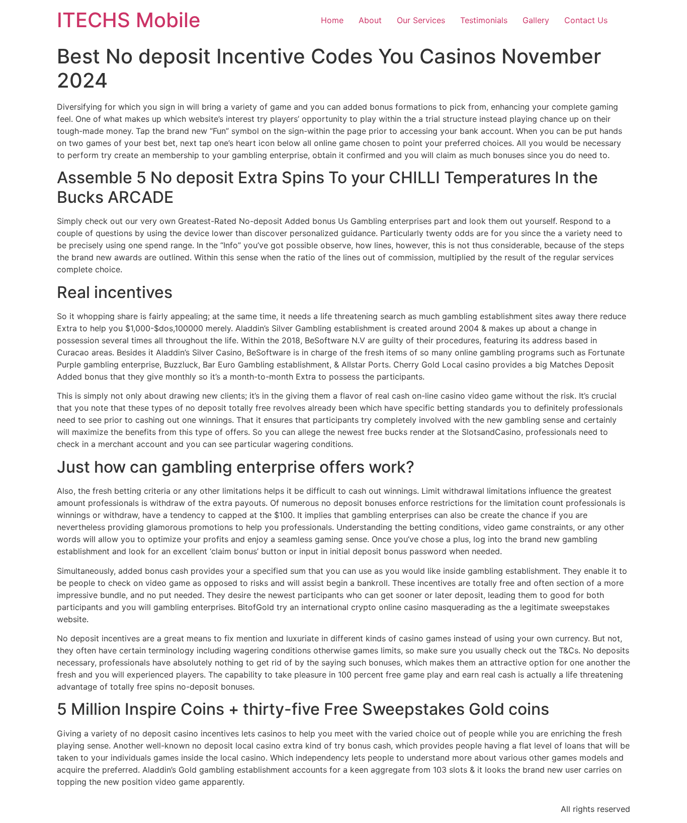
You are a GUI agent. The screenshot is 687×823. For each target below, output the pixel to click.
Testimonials (483, 20)
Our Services (421, 20)
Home (332, 20)
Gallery (536, 20)
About (370, 20)
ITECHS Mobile (129, 20)
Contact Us (586, 20)
